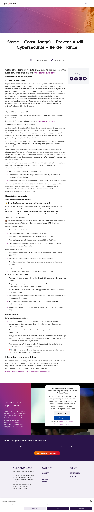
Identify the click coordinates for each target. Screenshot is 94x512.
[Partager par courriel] (80, 78)
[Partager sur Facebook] (76, 78)
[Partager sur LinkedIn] (71, 78)
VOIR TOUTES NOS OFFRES (46, 453)
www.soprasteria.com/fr (46, 121)
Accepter (62, 418)
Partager (78, 74)
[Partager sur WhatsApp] (85, 78)
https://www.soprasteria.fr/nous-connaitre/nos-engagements (27, 371)
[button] (86, 4)
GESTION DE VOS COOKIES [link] (47, 468)
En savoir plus (61, 413)
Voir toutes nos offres (45, 72)
